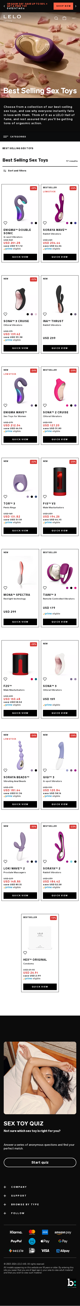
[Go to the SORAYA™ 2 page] (59, 846)
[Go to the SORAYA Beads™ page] (20, 755)
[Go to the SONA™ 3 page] (59, 664)
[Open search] (56, 18)
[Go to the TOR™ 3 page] (20, 481)
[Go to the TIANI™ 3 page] (59, 573)
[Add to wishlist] (5, 223)
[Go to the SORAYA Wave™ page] (59, 208)
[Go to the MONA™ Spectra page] (20, 573)
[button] (4, 6)
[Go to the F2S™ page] (20, 664)
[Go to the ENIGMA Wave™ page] (20, 390)
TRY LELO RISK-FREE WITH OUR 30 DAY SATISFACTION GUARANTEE (35, 6)
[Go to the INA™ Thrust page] (59, 299)
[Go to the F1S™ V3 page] (59, 481)
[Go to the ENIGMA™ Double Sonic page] (20, 208)
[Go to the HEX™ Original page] (40, 938)
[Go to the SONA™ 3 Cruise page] (20, 299)
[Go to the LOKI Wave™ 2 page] (20, 846)
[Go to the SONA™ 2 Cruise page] (59, 390)
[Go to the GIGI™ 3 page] (59, 755)
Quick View (20, 257)
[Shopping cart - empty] (64, 18)
